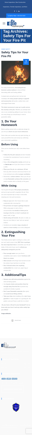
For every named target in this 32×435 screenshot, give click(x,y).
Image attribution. (6, 313)
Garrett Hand (18, 320)
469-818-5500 (21, 15)
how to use (8, 164)
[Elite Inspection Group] (16, 23)
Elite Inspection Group (11, 425)
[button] (12, 389)
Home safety (5, 49)
